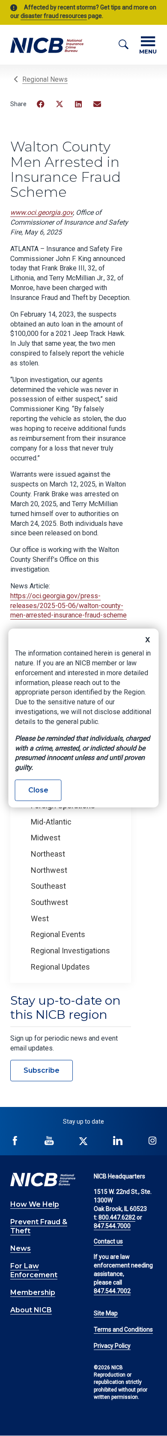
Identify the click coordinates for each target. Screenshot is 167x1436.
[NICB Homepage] (47, 45)
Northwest (49, 870)
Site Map (106, 1313)
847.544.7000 (112, 1225)
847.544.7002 (112, 1291)
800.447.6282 (116, 1217)
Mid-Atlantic (51, 821)
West (40, 918)
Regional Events (58, 934)
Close (38, 790)
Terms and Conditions (123, 1329)
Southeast (48, 885)
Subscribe (42, 1070)
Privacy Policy (112, 1345)
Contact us (108, 1241)
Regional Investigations (70, 950)
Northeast (48, 853)
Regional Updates (60, 966)
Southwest (49, 902)
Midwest (45, 837)
